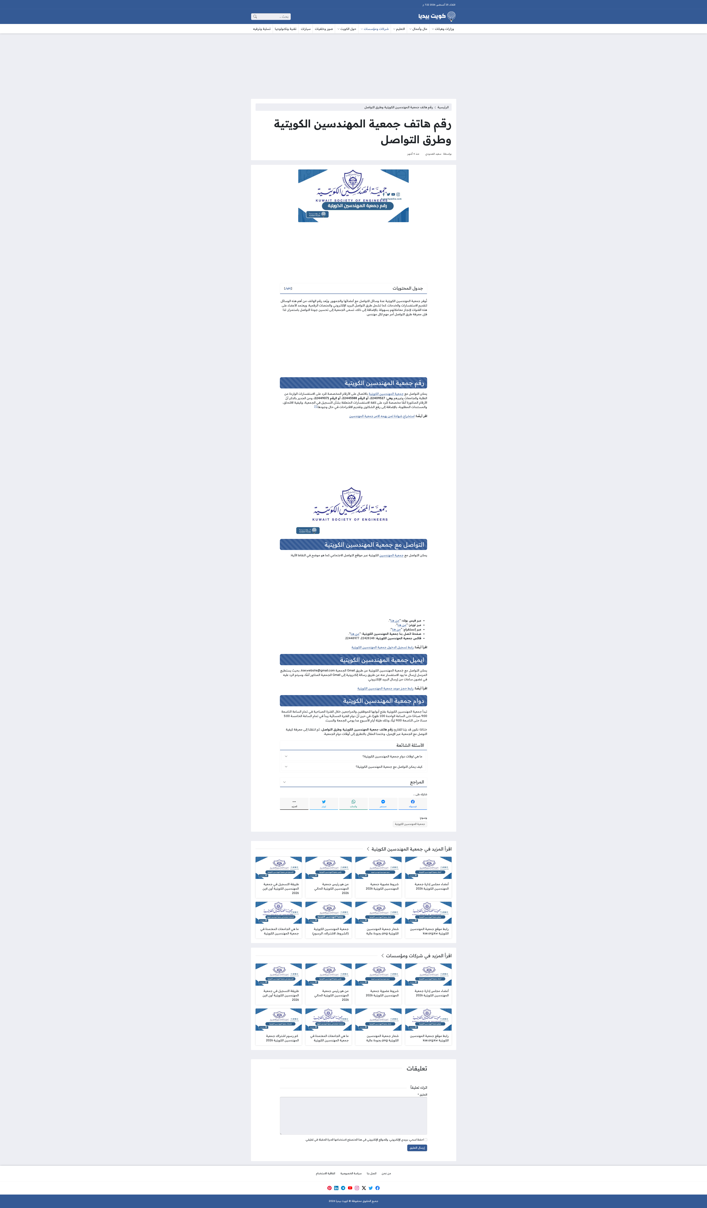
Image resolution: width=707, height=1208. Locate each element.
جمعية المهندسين (391, 555)
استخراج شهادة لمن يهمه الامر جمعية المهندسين (382, 416)
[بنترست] (329, 1188)
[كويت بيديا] (437, 16)
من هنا (395, 620)
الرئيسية (443, 107)
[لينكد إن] (336, 1188)
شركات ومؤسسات (404, 955)
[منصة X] (364, 1188)
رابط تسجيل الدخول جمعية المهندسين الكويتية (382, 647)
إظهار (288, 288)
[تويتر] (371, 1188)
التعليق (422, 1094)
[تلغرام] (343, 1188)
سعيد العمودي (433, 153)
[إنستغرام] (357, 1188)
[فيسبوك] (378, 1188)
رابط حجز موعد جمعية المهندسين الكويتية (385, 688)
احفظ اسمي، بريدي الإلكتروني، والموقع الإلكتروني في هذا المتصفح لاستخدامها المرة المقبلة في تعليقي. (364, 1139)
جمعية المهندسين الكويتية (386, 393)
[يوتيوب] (350, 1188)
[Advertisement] (353, 64)
